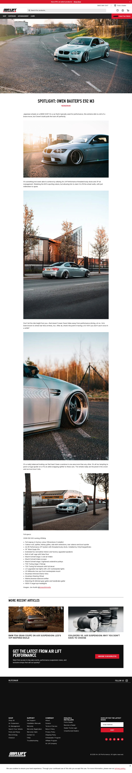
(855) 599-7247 (102, 5)
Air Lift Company (51, 743)
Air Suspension (14, 723)
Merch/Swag (13, 735)
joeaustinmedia (45, 587)
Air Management (14, 726)
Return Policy (50, 729)
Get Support (31, 720)
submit (112, 730)
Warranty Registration (34, 729)
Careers (48, 723)
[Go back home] (10, 10)
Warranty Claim (32, 732)
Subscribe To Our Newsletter (107, 656)
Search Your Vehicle (16, 729)
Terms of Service (51, 726)
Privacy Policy (50, 732)
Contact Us (31, 735)
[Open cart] (128, 10)
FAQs (29, 738)
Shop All (11, 720)
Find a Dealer (68, 722)
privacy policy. (120, 768)
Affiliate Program (51, 740)
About (47, 720)
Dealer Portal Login (70, 728)
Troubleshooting (32, 740)
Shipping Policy (50, 735)
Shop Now (77, 2)
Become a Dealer (70, 725)
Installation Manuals (34, 723)
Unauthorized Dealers (71, 731)
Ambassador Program (53, 738)
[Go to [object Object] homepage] (18, 754)
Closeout (12, 738)
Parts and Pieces (14, 732)
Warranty (30, 726)
